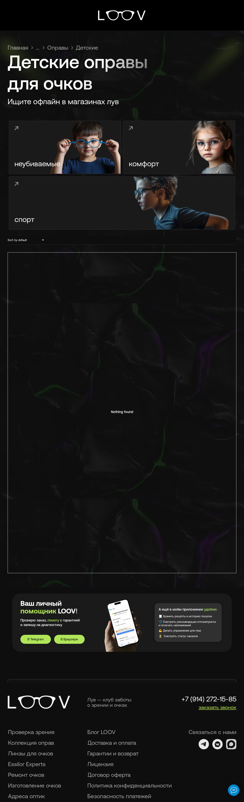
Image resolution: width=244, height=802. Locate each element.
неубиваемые (37, 164)
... (37, 47)
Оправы (57, 47)
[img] (122, 15)
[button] (217, 707)
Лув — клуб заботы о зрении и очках (109, 702)
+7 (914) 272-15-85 (208, 699)
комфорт (144, 164)
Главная (18, 47)
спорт (24, 219)
